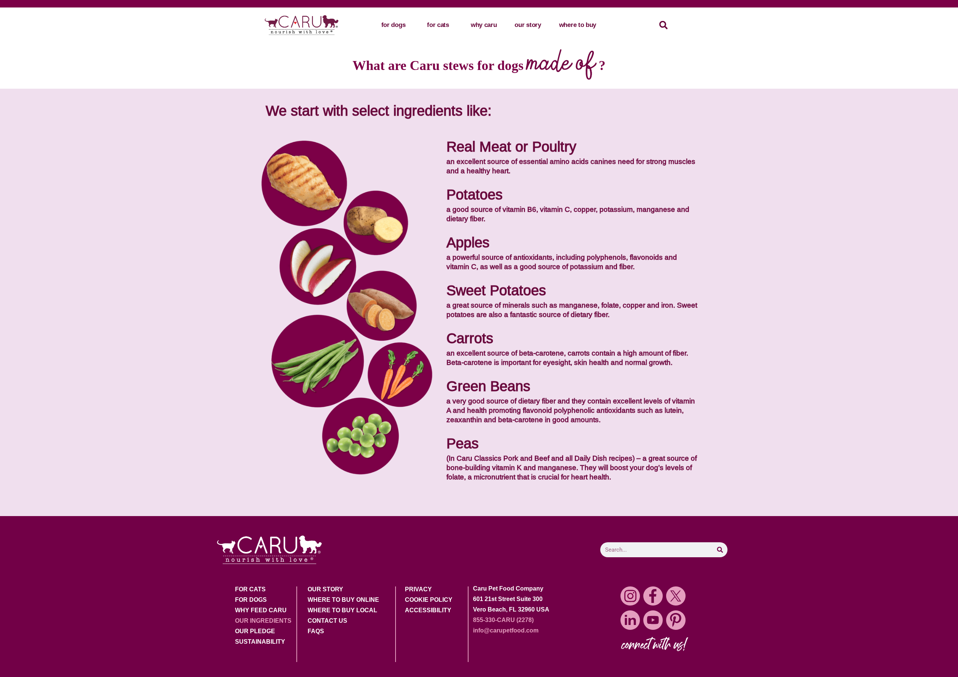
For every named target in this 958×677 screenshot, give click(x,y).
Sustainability (260, 642)
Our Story (325, 589)
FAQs (316, 631)
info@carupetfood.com (506, 630)
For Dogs (251, 600)
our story (528, 24)
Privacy (418, 589)
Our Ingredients (263, 621)
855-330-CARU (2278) (503, 620)
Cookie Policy (428, 600)
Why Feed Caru (261, 610)
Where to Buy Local (342, 610)
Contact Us (327, 621)
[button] (663, 25)
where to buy (577, 24)
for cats (438, 24)
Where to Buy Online (343, 600)
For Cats (250, 589)
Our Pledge (255, 631)
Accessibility (428, 610)
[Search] (720, 549)
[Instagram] (630, 596)
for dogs (393, 24)
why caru (484, 24)
